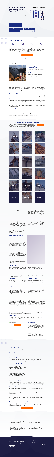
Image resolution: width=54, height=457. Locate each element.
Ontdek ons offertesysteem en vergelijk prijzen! (27, 31)
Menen (28, 116)
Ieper (26, 116)
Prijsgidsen (33, 443)
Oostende (18, 116)
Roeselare (15, 116)
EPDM (25, 241)
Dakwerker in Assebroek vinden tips (29, 28)
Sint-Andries (20, 111)
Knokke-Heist (42, 113)
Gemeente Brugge (15, 112)
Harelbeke (34, 116)
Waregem (21, 116)
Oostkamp (33, 113)
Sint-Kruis (30, 111)
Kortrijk (10, 116)
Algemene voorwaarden (42, 452)
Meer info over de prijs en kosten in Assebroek (16, 26)
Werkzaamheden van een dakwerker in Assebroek (16, 28)
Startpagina (33, 442)
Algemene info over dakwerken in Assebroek (15, 23)
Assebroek (23, 116)
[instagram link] (41, 444)
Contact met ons (12, 446)
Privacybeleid (37, 452)
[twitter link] (42, 444)
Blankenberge (21, 113)
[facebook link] (44, 444)
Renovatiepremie (34, 444)
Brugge (15, 111)
